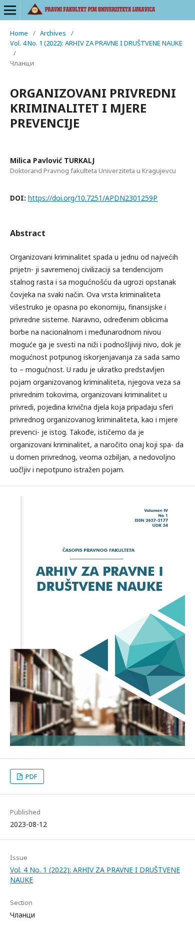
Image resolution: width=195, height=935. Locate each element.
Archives (53, 33)
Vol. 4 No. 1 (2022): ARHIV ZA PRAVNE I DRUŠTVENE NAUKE (96, 43)
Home (19, 33)
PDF (30, 776)
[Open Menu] (10, 10)
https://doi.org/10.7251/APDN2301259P (93, 198)
